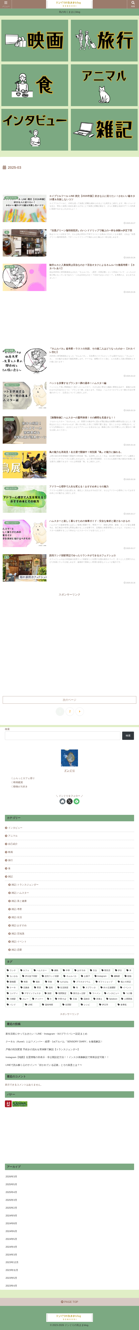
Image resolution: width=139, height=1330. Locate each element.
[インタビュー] (34, 130)
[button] (128, 767)
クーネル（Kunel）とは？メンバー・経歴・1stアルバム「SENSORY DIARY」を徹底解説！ (54, 1041)
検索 (7, 729)
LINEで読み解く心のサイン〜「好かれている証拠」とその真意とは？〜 (44, 1065)
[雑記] (104, 130)
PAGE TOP (71, 1301)
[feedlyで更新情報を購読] (77, 801)
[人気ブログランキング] (19, 1103)
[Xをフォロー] (70, 801)
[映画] (34, 40)
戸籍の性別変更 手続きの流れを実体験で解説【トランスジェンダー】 (43, 1049)
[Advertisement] (69, 180)
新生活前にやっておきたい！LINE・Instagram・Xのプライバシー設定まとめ (46, 1033)
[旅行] (104, 40)
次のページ (69, 699)
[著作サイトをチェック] (62, 801)
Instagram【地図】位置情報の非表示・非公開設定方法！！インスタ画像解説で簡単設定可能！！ (57, 1057)
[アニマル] (104, 85)
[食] (34, 85)
